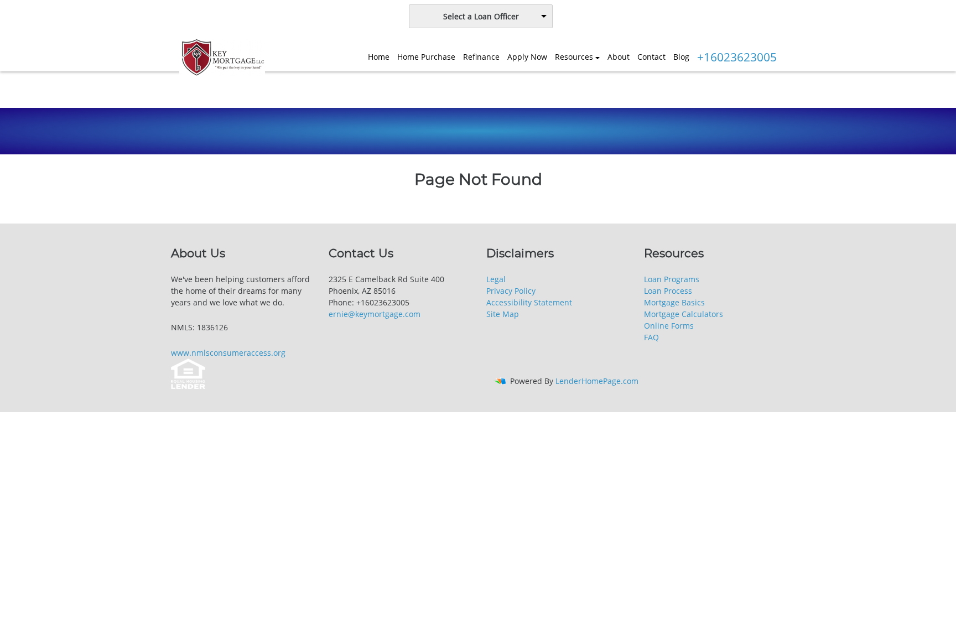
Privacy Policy (511, 290)
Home (378, 56)
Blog (681, 56)
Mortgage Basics (674, 302)
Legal (496, 279)
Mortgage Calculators (683, 314)
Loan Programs (671, 279)
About (618, 56)
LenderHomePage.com (596, 381)
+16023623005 (737, 57)
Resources (574, 56)
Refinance (481, 56)
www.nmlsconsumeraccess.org (228, 352)
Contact (651, 56)
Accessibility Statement (529, 302)
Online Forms (669, 325)
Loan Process (668, 290)
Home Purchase (426, 56)
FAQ (651, 337)
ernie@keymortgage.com (374, 314)
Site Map (502, 314)
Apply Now (527, 56)
